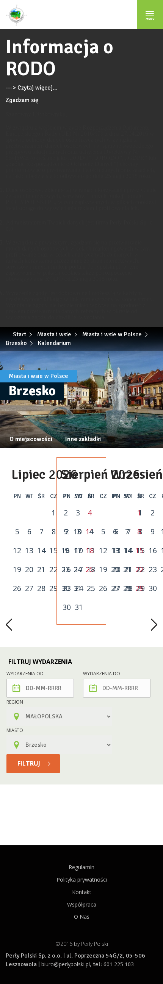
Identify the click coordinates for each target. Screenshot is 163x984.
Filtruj (29, 763)
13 (29, 550)
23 (67, 588)
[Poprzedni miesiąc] (9, 625)
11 (91, 550)
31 (79, 607)
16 (67, 569)
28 (41, 588)
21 (41, 569)
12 (17, 550)
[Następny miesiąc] (154, 625)
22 (53, 569)
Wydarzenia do (101, 673)
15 (53, 550)
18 (91, 569)
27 (29, 588)
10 (79, 550)
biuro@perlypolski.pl (65, 964)
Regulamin (81, 867)
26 (17, 588)
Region (14, 702)
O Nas (81, 916)
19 (17, 569)
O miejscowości (30, 439)
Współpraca (81, 904)
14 (41, 550)
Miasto (14, 730)
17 (79, 569)
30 (67, 607)
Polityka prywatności (81, 879)
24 (79, 588)
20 (29, 569)
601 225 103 (118, 964)
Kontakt (81, 892)
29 (53, 588)
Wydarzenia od (25, 673)
